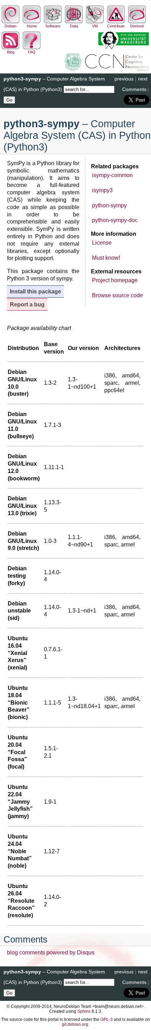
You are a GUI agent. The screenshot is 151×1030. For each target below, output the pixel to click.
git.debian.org (75, 1024)
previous (123, 79)
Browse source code (117, 295)
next (142, 79)
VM (95, 26)
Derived (137, 26)
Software (52, 26)
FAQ (31, 52)
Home (32, 26)
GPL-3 (106, 1019)
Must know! (106, 258)
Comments (134, 89)
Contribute (116, 26)
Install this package (35, 291)
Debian (11, 26)
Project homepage (115, 280)
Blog (10, 52)
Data (74, 26)
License (102, 243)
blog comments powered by (50, 952)
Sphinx (84, 1011)
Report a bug (27, 304)
